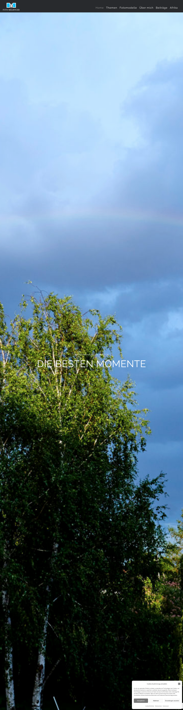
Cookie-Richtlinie (149, 706)
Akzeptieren (141, 700)
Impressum (166, 706)
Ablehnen (156, 700)
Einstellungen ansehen (172, 700)
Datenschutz (158, 706)
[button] (179, 684)
